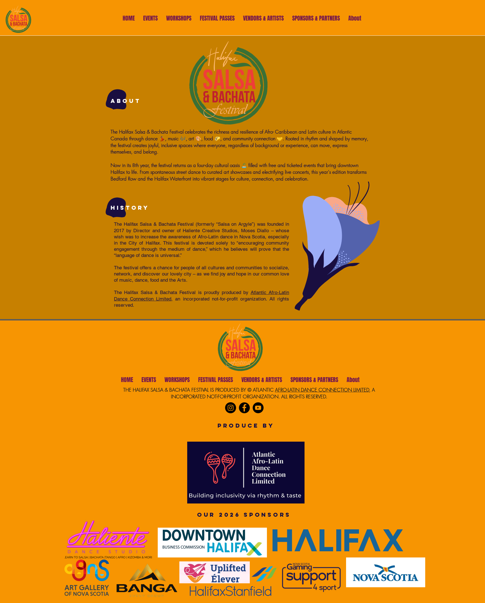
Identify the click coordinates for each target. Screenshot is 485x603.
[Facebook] (244, 407)
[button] (263, 17)
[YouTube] (258, 407)
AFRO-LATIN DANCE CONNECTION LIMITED (322, 390)
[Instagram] (230, 407)
